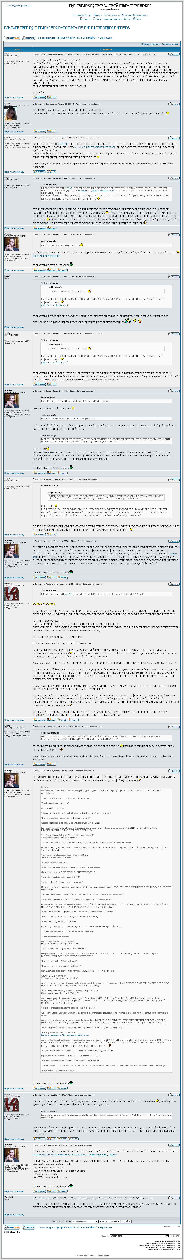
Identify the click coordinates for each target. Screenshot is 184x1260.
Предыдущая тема (150, 44)
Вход (138, 19)
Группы (128, 15)
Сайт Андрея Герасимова (18, 5)
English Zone (106, 38)
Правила (80, 15)
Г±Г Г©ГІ (63, 144)
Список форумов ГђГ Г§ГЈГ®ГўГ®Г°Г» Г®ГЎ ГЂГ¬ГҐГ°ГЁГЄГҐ (67, 38)
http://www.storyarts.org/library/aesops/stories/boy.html (65, 1035)
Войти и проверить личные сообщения (113, 19)
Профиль (87, 19)
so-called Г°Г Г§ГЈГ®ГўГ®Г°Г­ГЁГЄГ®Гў (95, 147)
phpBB (86, 1256)
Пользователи (113, 15)
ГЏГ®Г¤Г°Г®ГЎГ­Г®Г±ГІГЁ (46, 256)
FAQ (89, 15)
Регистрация (142, 15)
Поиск (99, 15)
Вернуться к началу (14, 98)
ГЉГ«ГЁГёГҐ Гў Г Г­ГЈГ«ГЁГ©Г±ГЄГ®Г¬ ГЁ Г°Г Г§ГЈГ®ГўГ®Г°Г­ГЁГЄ (67, 27)
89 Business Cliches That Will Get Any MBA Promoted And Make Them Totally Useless (75, 1154)
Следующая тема (170, 44)
